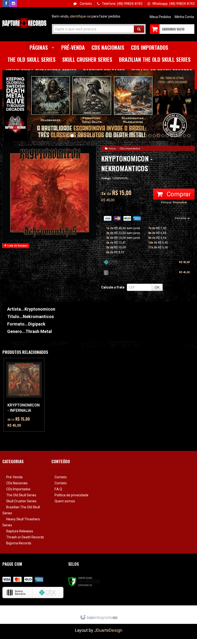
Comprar (178, 194)
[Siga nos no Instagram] (13, 4)
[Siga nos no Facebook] (6, 4)
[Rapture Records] (24, 23)
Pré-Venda (14, 477)
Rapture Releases (19, 531)
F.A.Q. (59, 489)
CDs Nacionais (17, 483)
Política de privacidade (71, 495)
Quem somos (65, 501)
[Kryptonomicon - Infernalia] (24, 394)
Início (112, 148)
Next (188, 104)
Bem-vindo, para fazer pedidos (86, 16)
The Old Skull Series (21, 495)
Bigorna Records (18, 543)
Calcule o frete (112, 287)
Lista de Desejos (17, 245)
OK (157, 287)
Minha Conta (184, 17)
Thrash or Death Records (25, 537)
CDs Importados (130, 148)
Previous (8, 105)
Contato (85, 4)
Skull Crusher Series (21, 501)
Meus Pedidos (160, 17)
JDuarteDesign (108, 630)
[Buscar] (139, 29)
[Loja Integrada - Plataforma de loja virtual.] (98, 617)
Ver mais (27, 410)
